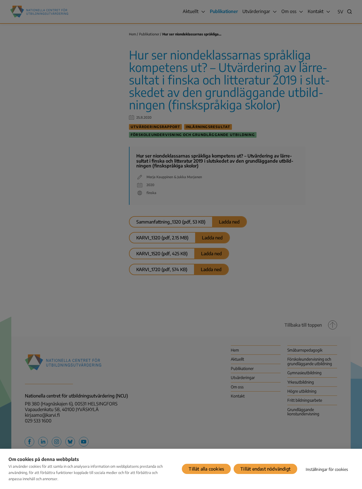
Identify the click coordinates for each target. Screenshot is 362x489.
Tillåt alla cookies (206, 469)
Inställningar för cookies (327, 469)
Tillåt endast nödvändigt (265, 469)
